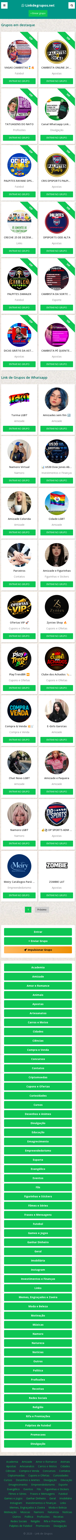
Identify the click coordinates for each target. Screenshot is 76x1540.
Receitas (38, 1388)
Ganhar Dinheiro (38, 1242)
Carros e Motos (38, 1022)
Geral (38, 1251)
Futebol (38, 1224)
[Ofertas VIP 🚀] (19, 607)
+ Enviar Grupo (38, 941)
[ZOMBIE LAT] (56, 866)
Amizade (38, 976)
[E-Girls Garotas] (56, 710)
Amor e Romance (38, 985)
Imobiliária (38, 1260)
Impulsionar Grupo (40, 949)
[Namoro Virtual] (19, 451)
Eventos (38, 1178)
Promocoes (38, 1434)
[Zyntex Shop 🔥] (56, 607)
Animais (38, 995)
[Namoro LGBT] (19, 814)
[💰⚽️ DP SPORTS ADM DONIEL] (56, 814)
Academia (38, 967)
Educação (38, 1132)
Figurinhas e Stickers (38, 1196)
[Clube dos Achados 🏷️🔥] (56, 659)
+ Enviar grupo (38, 13)
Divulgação (38, 1123)
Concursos (38, 1059)
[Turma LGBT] (19, 399)
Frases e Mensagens (38, 1214)
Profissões (38, 1379)
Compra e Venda (38, 1050)
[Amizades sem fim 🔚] (56, 399)
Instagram (38, 1269)
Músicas (38, 1324)
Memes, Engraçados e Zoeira (38, 1297)
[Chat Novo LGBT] (19, 762)
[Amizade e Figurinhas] (56, 555)
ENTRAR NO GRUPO (19, 81)
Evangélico (38, 1169)
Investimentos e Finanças (38, 1279)
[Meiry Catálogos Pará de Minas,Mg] (19, 866)
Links (38, 1288)
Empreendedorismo (38, 1150)
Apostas (38, 1004)
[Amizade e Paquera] (56, 762)
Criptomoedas (38, 1077)
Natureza (38, 1343)
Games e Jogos (38, 1233)
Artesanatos (38, 1013)
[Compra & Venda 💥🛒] (19, 710)
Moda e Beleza (38, 1306)
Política (38, 1370)
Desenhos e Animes (38, 1114)
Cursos (38, 1104)
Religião (38, 1407)
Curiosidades (38, 1095)
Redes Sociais (38, 1398)
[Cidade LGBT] (56, 503)
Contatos (38, 1068)
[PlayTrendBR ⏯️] (19, 659)
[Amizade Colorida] (19, 503)
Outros (38, 1361)
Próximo (41, 909)
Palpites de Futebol (38, 1425)
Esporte (38, 1159)
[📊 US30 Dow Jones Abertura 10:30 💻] (56, 451)
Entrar (38, 932)
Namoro (38, 1334)
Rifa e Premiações (38, 1416)
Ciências (38, 1040)
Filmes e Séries (38, 1205)
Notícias (38, 1352)
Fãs (38, 1187)
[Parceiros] (19, 555)
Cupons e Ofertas (38, 1086)
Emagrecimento (38, 1141)
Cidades (38, 1031)
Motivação (38, 1315)
